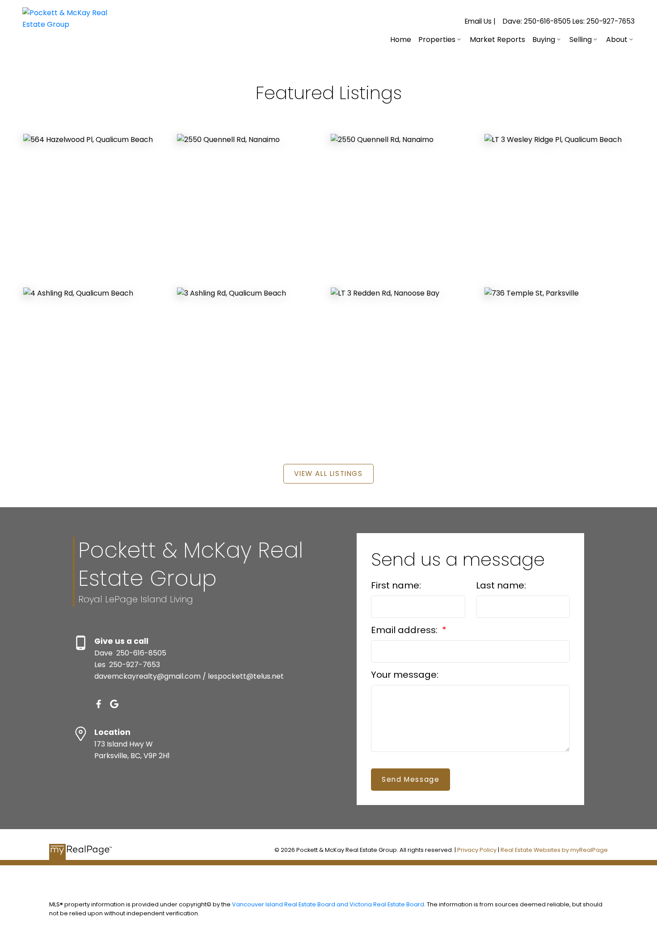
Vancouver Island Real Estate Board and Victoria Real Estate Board (328, 904)
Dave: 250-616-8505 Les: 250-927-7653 (569, 21)
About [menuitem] (617, 39)
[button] (480, 21)
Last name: (501, 585)
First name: (396, 585)
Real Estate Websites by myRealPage (554, 850)
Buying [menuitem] (543, 39)
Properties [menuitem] (436, 39)
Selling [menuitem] (580, 39)
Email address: (405, 630)
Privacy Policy (477, 850)
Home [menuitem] (400, 39)
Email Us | (480, 21)
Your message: (404, 674)
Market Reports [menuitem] (497, 39)
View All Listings (328, 473)
